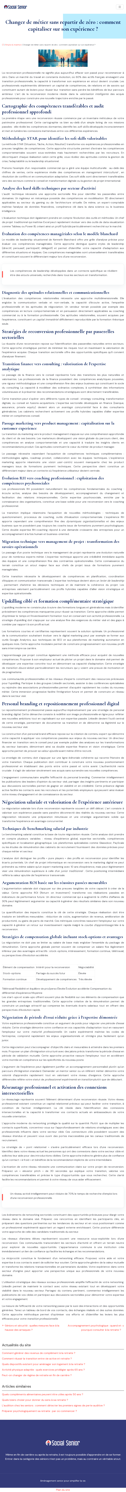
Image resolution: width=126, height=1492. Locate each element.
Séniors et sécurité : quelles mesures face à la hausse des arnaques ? (32, 1328)
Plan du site (63, 1490)
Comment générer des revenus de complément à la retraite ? (38, 1353)
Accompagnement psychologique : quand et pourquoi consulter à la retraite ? (94, 1328)
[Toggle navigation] (120, 6)
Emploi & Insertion (13, 45)
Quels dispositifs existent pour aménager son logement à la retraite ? (43, 1364)
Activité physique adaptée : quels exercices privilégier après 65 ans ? (43, 1369)
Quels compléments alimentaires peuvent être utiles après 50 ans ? (42, 1394)
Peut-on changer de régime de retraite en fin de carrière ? (37, 1375)
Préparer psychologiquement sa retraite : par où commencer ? (39, 1411)
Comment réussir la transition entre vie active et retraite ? (37, 1358)
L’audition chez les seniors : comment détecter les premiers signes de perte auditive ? (53, 1405)
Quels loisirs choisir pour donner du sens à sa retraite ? (35, 1400)
